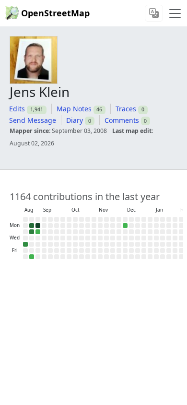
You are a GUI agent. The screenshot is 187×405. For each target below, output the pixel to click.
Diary (74, 120)
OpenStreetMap (55, 13)
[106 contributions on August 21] (25, 244)
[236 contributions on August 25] (31, 225)
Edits (17, 108)
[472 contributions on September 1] (37, 225)
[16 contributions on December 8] (125, 225)
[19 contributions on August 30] (31, 256)
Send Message (32, 120)
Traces (126, 108)
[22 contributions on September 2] (37, 231)
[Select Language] (154, 13)
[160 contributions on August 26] (31, 231)
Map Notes (74, 108)
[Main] (175, 13)
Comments (122, 120)
